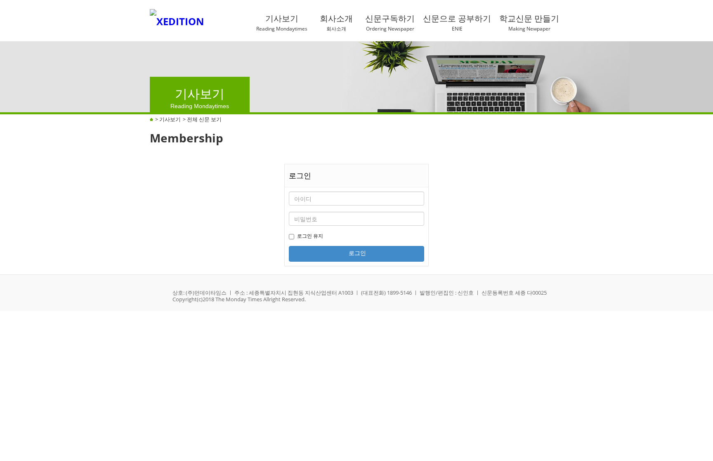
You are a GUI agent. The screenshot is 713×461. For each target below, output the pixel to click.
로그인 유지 (310, 235)
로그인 (356, 253)
